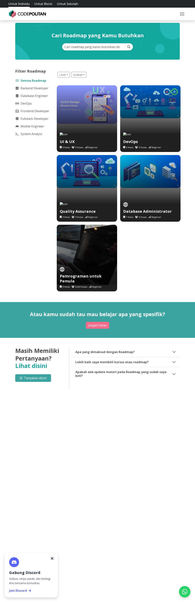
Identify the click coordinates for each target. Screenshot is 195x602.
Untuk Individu (19, 4)
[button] (182, 13)
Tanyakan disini (35, 378)
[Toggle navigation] (182, 13)
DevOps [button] (26, 103)
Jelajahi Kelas (97, 325)
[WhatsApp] (184, 591)
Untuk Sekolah (67, 4)
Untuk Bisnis (43, 4)
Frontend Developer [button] (35, 111)
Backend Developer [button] (34, 88)
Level (62, 75)
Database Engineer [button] (34, 96)
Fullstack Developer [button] (35, 119)
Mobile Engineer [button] (32, 126)
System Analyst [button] (31, 134)
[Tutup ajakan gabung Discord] (52, 558)
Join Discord (18, 590)
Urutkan (78, 75)
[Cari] (129, 46)
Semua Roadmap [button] (33, 80)
